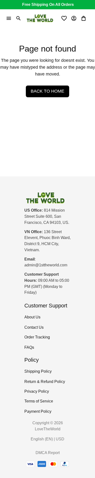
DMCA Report (48, 453)
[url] (45, 265)
